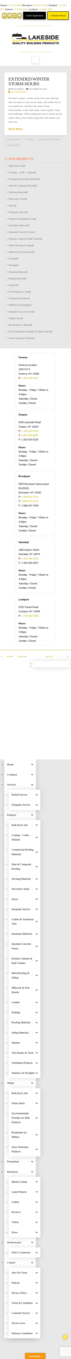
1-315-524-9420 (29, 431)
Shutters (13, 285)
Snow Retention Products (21, 338)
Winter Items (16, 318)
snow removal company (50, 139)
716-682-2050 (45, 9)
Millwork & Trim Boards (21, 252)
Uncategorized (18, 92)
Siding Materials (17, 278)
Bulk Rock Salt (17, 166)
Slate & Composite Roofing (23, 186)
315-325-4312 (20, 9)
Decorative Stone (18, 199)
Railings (13, 265)
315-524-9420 (15, 5)
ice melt (30, 139)
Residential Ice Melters (20, 325)
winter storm (12, 145)
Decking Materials (18, 192)
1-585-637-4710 (29, 496)
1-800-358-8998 (29, 435)
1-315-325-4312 (29, 378)
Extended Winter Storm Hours (28, 81)
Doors (12, 205)
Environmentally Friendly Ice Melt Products (30, 331)
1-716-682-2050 (29, 615)
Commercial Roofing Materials (24, 179)
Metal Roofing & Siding (21, 245)
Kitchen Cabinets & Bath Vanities (25, 239)
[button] (35, 60)
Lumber (13, 258)
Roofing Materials (18, 272)
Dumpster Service (18, 212)
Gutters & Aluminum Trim (22, 219)
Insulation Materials (19, 225)
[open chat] (64, 1338)
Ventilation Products (19, 298)
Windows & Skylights (20, 305)
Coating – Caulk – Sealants (22, 172)
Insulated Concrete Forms (22, 232)
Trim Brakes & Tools (20, 292)
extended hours (13, 139)
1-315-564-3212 (29, 558)
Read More (15, 129)
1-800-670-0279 (29, 501)
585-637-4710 (40, 5)
